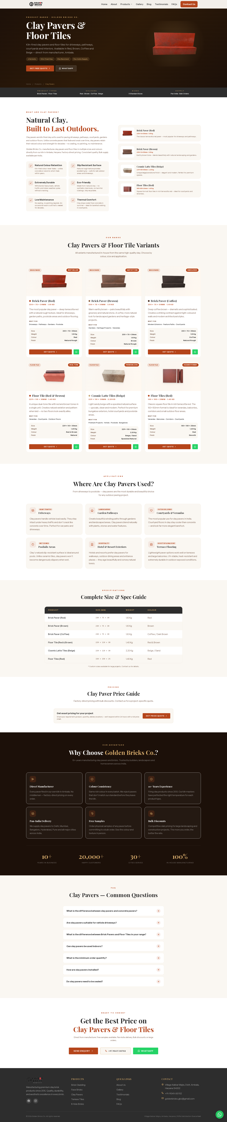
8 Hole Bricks (77, 1104)
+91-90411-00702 (173, 1093)
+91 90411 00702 (117, 1051)
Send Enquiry (82, 1051)
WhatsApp (67, 68)
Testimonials (161, 4)
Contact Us (189, 4)
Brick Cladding (78, 1084)
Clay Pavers (77, 1094)
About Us (121, 1084)
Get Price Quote (155, 716)
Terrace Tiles (77, 1099)
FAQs (174, 4)
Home (104, 4)
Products (125, 4)
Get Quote (49, 352)
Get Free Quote (38, 68)
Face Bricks (76, 1089)
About (114, 4)
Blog (149, 4)
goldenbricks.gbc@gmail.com (180, 1098)
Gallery (139, 4)
